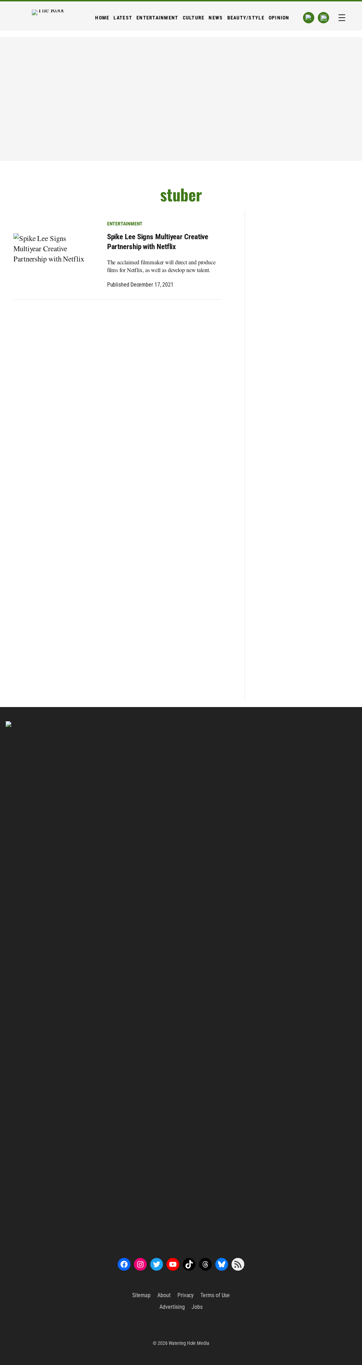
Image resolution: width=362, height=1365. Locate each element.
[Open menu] (342, 17)
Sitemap (141, 1295)
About (164, 1295)
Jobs (197, 1307)
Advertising (172, 1307)
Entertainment (125, 223)
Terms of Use (215, 1295)
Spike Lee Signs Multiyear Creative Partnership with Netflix (158, 241)
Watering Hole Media (189, 1343)
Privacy (185, 1295)
